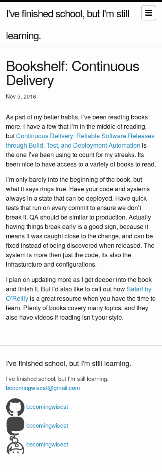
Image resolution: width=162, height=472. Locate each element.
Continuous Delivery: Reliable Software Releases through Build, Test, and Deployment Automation (80, 140)
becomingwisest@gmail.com (43, 387)
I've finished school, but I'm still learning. (67, 23)
